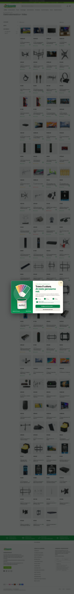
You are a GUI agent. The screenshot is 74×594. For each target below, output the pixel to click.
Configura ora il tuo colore (47, 306)
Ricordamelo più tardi (48, 309)
